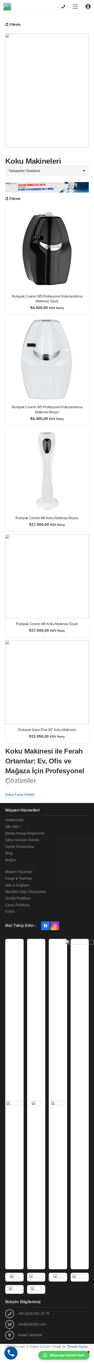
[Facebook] (45, 925)
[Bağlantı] (63, 6)
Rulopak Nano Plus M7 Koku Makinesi (47, 730)
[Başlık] (7, 7)
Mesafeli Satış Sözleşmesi (25, 892)
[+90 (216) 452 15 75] (11, 1313)
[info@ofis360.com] (11, 1324)
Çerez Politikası (17, 905)
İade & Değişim (17, 885)
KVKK (10, 911)
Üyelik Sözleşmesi (19, 847)
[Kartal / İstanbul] (11, 1335)
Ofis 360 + (13, 827)
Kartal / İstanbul (30, 1335)
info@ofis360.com (32, 1324)
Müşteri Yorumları (18, 872)
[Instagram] (54, 925)
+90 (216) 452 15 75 (33, 1313)
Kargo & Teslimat (18, 878)
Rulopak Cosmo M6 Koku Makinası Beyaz (47, 518)
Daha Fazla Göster (20, 794)
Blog (8, 853)
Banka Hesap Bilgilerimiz (25, 833)
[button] (75, 6)
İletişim (10, 860)
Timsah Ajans (77, 1346)
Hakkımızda (14, 820)
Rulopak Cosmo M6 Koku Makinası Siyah (47, 624)
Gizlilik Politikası (18, 898)
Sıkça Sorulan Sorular (22, 840)
